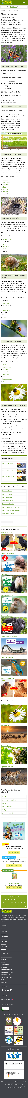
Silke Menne (11, 17)
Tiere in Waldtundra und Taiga (11, 507)
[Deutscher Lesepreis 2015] (9, 1031)
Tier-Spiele (4, 946)
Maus (4, 187)
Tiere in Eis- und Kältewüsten (11, 510)
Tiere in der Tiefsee (8, 514)
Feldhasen (6, 303)
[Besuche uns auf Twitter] (5, 990)
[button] (23, 2)
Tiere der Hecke (7, 494)
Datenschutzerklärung (6, 974)
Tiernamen (4, 931)
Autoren (3, 962)
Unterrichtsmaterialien (6, 969)
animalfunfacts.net (6, 999)
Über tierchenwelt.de (6, 957)
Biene (4, 365)
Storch (4, 376)
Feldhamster (6, 182)
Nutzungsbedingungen (7, 972)
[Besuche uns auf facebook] (2, 990)
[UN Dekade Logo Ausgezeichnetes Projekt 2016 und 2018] (19, 1031)
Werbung (3, 979)
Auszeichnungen (5, 964)
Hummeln (6, 184)
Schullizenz (4, 967)
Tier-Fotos (3, 944)
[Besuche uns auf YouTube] (8, 990)
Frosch (5, 249)
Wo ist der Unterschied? (9, 800)
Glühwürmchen (7, 367)
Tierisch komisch (7, 806)
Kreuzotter (6, 246)
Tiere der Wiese (7, 491)
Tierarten (3, 929)
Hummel (5, 369)
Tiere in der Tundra (8, 504)
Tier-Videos (4, 941)
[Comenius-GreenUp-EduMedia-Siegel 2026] (9, 1021)
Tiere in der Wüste (7, 470)
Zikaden (5, 317)
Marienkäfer (6, 310)
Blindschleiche (7, 239)
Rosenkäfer (6, 374)
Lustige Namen (6, 810)
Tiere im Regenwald (8, 476)
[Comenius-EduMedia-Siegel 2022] (17, 1021)
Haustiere (3, 934)
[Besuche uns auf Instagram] (11, 990)
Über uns (3, 959)
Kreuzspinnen (7, 308)
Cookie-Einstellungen (6, 977)
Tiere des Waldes (7, 497)
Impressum (4, 982)
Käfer (4, 244)
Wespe (5, 381)
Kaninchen (6, 189)
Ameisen (5, 180)
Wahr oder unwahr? (8, 813)
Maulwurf (5, 191)
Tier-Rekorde (4, 936)
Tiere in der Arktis (7, 463)
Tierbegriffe (5, 803)
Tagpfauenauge (7, 379)
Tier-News (3, 949)
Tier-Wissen (13, 7)
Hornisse (5, 372)
